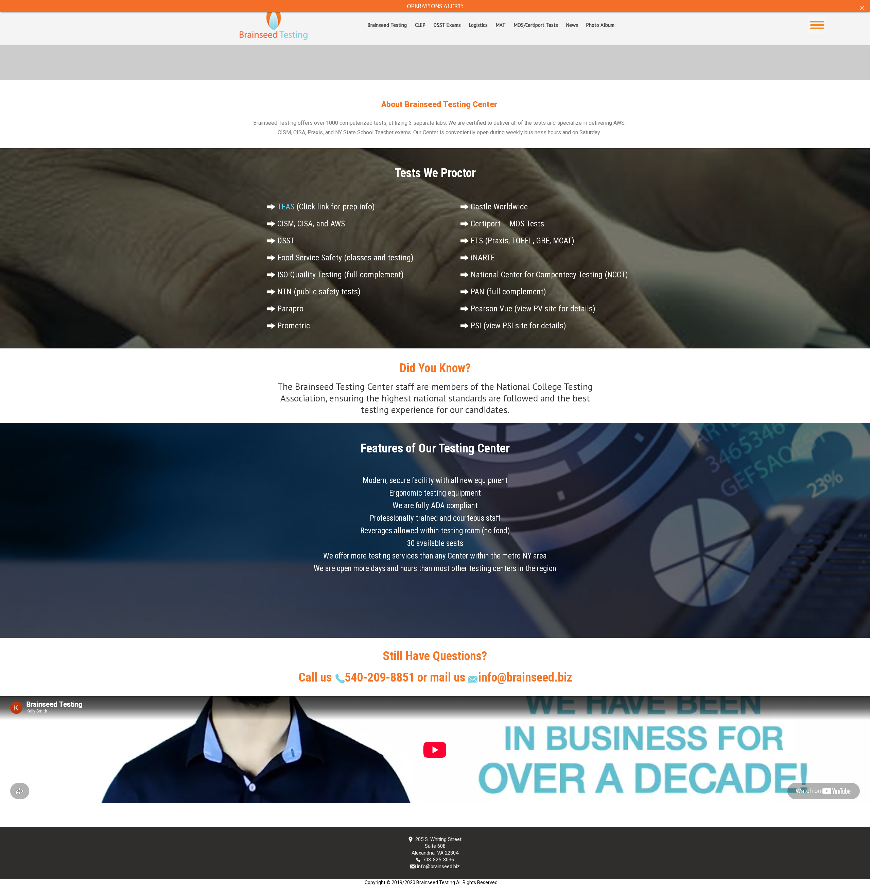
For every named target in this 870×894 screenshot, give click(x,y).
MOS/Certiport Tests (536, 25)
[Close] (861, 8)
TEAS (285, 206)
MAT (501, 25)
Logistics (478, 25)
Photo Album (600, 25)
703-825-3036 (438, 860)
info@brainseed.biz (525, 677)
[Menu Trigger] (817, 24)
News (572, 25)
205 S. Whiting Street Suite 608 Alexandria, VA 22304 (437, 846)
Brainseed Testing (387, 25)
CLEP (420, 25)
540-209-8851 (381, 677)
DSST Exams (447, 25)
